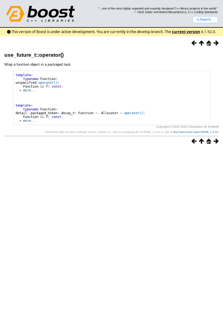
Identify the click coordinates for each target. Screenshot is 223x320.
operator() (47, 83)
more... (29, 90)
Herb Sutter (145, 12)
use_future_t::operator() (34, 55)
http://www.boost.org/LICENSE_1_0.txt (195, 132)
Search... (207, 19)
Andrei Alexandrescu (172, 12)
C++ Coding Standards (203, 12)
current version (186, 31)
